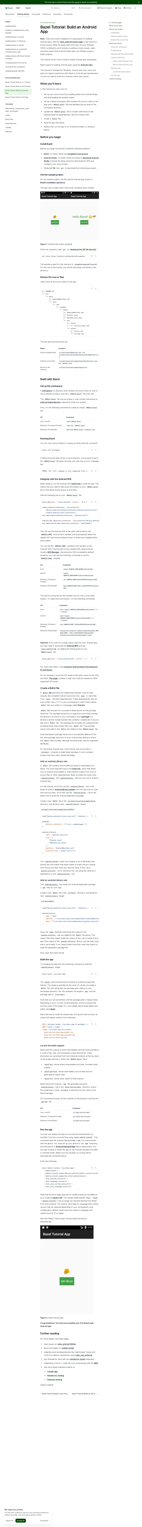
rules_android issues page (71, 42)
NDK (96, 1363)
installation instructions (77, 154)
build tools (76, 484)
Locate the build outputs (121, 72)
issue (77, 2)
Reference (47, 14)
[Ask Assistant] (95, 256)
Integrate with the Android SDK (122, 54)
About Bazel (10, 14)
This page (53, 678)
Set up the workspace (119, 47)
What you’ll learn (115, 26)
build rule (76, 769)
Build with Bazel (115, 43)
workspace (47, 391)
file (47, 693)
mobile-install (68, 1348)
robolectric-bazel (77, 1359)
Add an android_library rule (122, 61)
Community (68, 14)
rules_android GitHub (66, 1344)
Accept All (21, 1521)
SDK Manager (53, 552)
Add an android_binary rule (122, 65)
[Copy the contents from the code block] (92, 256)
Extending (57, 14)
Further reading (115, 79)
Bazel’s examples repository (52, 182)
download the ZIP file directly (83, 249)
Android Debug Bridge (65, 1146)
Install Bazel (115, 33)
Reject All (9, 1521)
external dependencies (50, 402)
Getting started (23, 14)
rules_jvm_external (83, 1355)
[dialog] (27, 1515)
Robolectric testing (55, 1375)
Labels (52, 1009)
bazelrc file (57, 1198)
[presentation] (69, 256)
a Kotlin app (52, 1371)
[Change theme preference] (135, 8)
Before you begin (116, 29)
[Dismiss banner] (138, 2)
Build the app (116, 68)
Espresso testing (54, 1379)
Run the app (115, 75)
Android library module (65, 789)
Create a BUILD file (118, 57)
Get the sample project (119, 36)
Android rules (87, 65)
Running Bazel (116, 50)
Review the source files (119, 40)
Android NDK (72, 646)
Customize (44, 1521)
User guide (36, 14)
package (85, 717)
